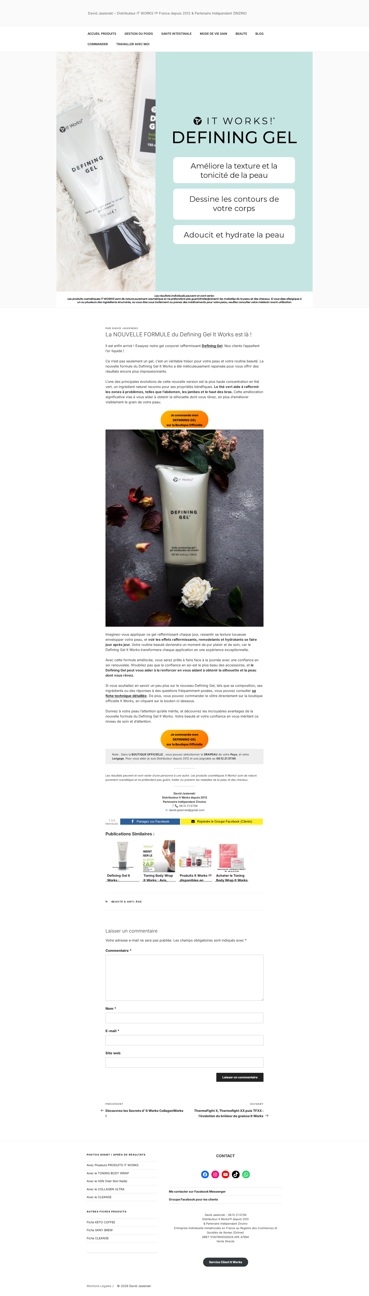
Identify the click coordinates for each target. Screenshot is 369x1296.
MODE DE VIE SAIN (213, 33)
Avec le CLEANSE (99, 1197)
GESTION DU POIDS (138, 33)
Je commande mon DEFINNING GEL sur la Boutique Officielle (184, 420)
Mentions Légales (99, 1286)
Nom (110, 1008)
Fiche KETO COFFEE (101, 1222)
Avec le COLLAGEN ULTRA (105, 1189)
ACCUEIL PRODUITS (102, 33)
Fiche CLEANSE (98, 1238)
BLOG (259, 33)
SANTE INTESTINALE (176, 33)
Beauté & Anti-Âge (126, 901)
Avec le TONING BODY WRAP (108, 1173)
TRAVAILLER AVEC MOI (132, 44)
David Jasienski (125, 328)
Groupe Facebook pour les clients (193, 1199)
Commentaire (118, 950)
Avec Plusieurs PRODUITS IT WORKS (113, 1165)
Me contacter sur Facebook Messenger (197, 1191)
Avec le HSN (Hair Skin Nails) (107, 1181)
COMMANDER (98, 44)
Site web (112, 1053)
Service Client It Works (225, 1262)
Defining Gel (212, 346)
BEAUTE (241, 33)
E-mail (112, 1031)
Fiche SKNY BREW (100, 1230)
